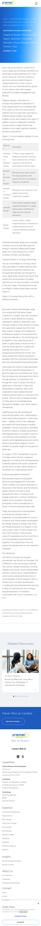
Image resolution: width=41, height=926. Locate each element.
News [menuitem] (4, 892)
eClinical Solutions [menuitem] (8, 801)
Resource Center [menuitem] (8, 865)
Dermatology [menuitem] (7, 831)
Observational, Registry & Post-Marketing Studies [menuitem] (19, 772)
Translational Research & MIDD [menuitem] (13, 785)
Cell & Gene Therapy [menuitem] (9, 823)
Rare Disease (8, 31)
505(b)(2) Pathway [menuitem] (9, 846)
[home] (11, 3)
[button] (13, 696)
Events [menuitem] (4, 896)
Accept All (20, 922)
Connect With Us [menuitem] (19, 749)
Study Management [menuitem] (9, 795)
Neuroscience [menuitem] (7, 816)
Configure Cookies (20, 916)
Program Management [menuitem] (10, 788)
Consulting (6, 779)
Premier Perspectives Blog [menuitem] (11, 861)
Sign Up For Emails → (13, 721)
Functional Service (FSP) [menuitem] (11, 775)
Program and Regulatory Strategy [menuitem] (14, 782)
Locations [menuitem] (5, 900)
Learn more (23, 912)
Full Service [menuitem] (6, 769)
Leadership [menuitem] (6, 879)
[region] (20, 913)
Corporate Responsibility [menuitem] (11, 883)
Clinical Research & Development (14, 766)
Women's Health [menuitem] (8, 835)
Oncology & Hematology (22, 31)
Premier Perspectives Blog (19, 19)
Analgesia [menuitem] (5, 838)
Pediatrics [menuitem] (5, 842)
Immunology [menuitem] (6, 827)
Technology (6, 792)
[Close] (38, 903)
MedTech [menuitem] (5, 850)
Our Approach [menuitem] (7, 875)
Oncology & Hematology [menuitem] (11, 812)
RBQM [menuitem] (4, 798)
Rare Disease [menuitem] (6, 820)
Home (5, 19)
